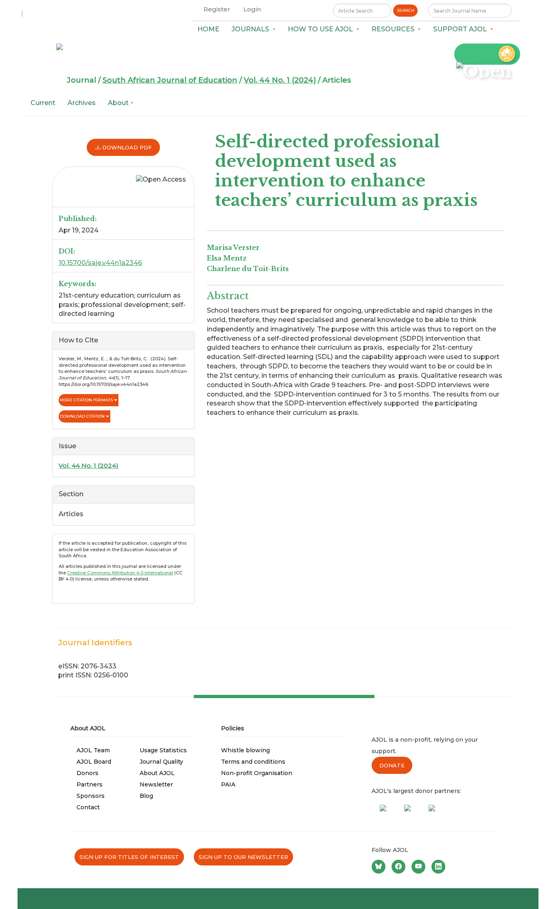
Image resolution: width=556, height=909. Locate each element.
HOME (208, 29)
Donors (88, 773)
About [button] (119, 103)
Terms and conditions (253, 761)
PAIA (228, 784)
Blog (146, 795)
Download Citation (83, 416)
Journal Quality (161, 761)
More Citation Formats (87, 400)
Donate (392, 765)
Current (43, 103)
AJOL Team (93, 750)
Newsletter (156, 784)
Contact (88, 807)
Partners (90, 784)
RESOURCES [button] (395, 29)
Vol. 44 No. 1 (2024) (280, 80)
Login (252, 9)
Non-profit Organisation (256, 773)
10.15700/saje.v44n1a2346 (100, 263)
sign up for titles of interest (129, 857)
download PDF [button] (126, 147)
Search (405, 10)
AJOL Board (94, 761)
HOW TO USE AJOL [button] (322, 29)
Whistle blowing (245, 750)
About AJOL (157, 773)
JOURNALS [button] (252, 29)
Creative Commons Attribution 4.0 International (120, 573)
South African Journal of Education (170, 80)
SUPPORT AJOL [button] (461, 29)
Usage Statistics (163, 750)
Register (217, 9)
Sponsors (91, 795)
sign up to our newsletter (243, 857)
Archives (82, 103)
